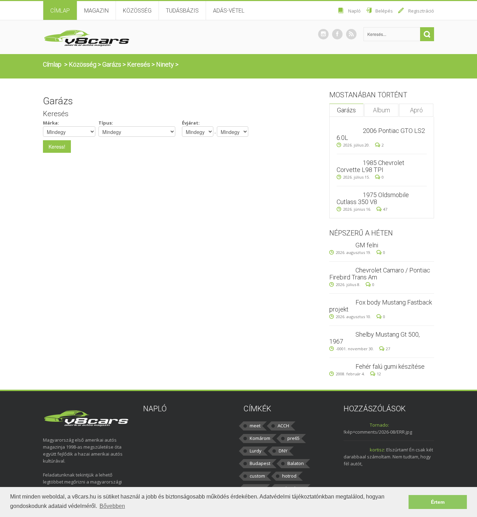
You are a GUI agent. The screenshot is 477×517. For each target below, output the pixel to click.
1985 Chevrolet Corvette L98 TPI (370, 166)
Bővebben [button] (112, 506)
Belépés (384, 11)
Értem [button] (438, 502)
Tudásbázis (182, 10)
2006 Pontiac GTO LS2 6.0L (381, 134)
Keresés (138, 64)
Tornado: (379, 425)
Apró (416, 110)
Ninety (165, 64)
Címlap (60, 10)
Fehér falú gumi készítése (390, 366)
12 (379, 373)
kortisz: (377, 450)
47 (385, 209)
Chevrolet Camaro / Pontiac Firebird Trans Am (379, 274)
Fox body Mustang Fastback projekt (380, 306)
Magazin (96, 10)
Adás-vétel (228, 10)
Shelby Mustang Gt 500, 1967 (374, 338)
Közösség (137, 10)
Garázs (111, 64)
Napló (354, 11)
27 (388, 348)
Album (381, 110)
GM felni (366, 245)
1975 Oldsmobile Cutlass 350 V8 (373, 198)
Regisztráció (421, 11)
